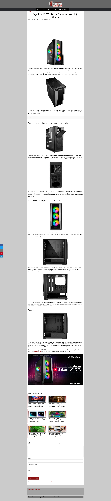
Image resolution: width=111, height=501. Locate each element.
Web (29, 470)
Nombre (30, 458)
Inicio (38, 9)
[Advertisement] (55, 30)
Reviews (43, 9)
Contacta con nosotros (63, 9)
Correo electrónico (32, 464)
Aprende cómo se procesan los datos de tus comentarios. (59, 482)
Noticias (49, 9)
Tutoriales (55, 9)
